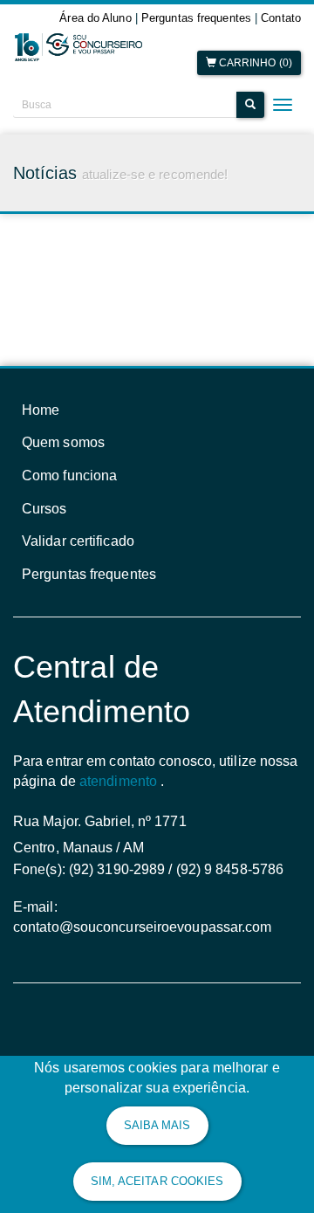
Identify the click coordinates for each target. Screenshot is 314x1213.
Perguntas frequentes (196, 17)
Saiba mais (157, 1125)
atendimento (118, 781)
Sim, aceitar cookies (157, 1181)
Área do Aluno (95, 17)
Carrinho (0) (254, 63)
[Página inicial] (78, 47)
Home (40, 410)
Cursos (44, 508)
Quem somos (63, 442)
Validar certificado (78, 541)
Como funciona (69, 475)
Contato (281, 17)
